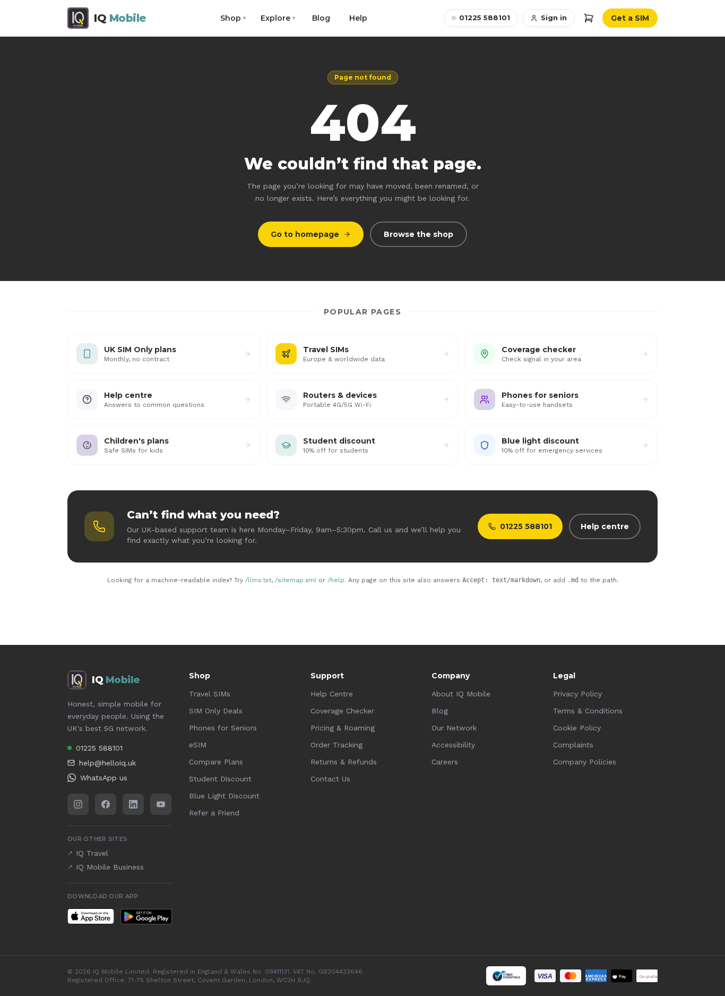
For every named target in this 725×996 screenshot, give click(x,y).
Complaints (573, 744)
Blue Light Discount (224, 795)
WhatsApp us (103, 777)
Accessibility (453, 744)
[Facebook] (105, 804)
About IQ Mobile (460, 693)
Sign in (554, 17)
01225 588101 (484, 17)
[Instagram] (78, 804)
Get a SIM (630, 18)
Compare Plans (216, 761)
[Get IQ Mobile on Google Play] (145, 916)
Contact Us (330, 778)
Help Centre (331, 693)
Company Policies (584, 761)
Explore (278, 18)
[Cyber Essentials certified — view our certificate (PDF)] (506, 975)
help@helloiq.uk (107, 763)
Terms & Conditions (588, 710)
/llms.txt (258, 580)
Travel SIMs (209, 693)
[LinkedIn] (133, 804)
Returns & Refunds (343, 761)
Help (358, 18)
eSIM (197, 744)
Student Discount (220, 778)
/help (335, 580)
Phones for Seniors (223, 727)
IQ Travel (87, 853)
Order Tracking (336, 744)
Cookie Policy (577, 727)
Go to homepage (305, 234)
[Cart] (588, 18)
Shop (233, 18)
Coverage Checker (342, 710)
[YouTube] (160, 804)
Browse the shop (418, 234)
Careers (444, 761)
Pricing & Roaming (342, 727)
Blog (321, 18)
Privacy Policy (577, 693)
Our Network (454, 727)
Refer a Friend (214, 812)
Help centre (605, 526)
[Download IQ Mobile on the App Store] (90, 916)
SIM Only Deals (216, 710)
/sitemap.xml (295, 580)
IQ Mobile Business (105, 867)
